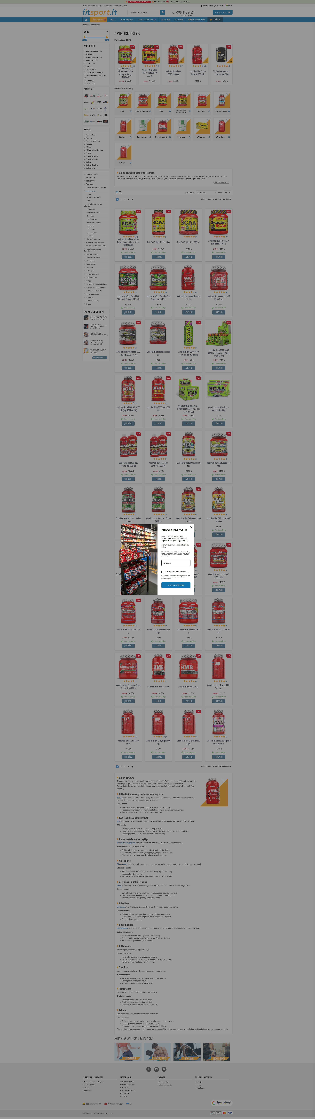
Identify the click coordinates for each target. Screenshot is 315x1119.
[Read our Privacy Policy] (189, 575)
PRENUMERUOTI (176, 585)
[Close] (191, 527)
